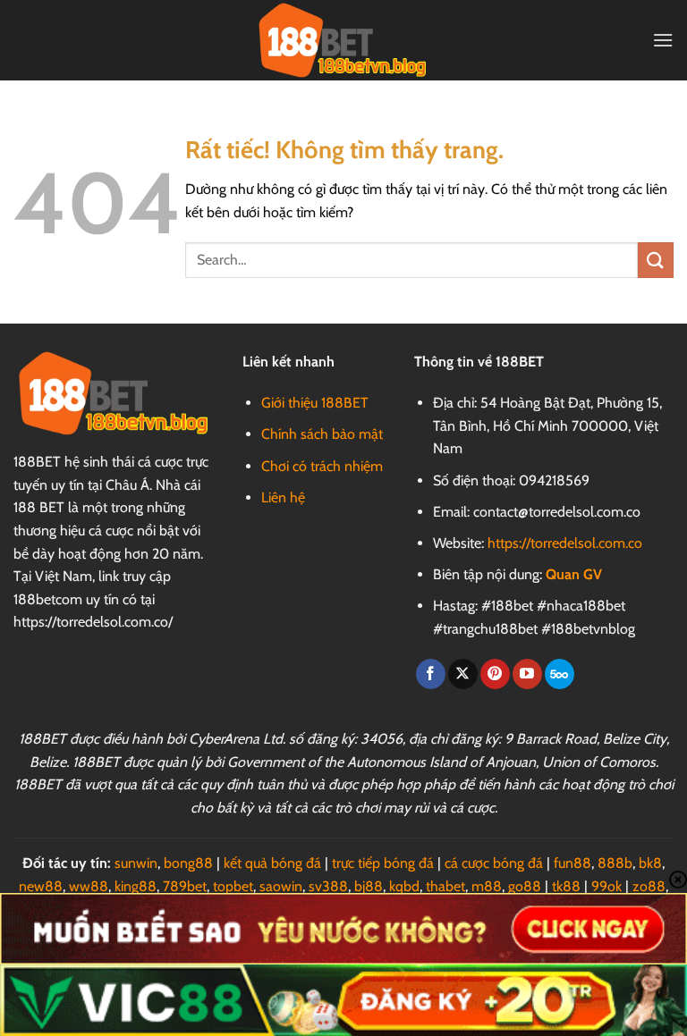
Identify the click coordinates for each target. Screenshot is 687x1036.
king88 (135, 886)
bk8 (650, 863)
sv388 (328, 886)
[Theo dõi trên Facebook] (430, 674)
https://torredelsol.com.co (565, 543)
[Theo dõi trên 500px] (559, 674)
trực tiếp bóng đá (383, 863)
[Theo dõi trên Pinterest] (495, 674)
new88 (41, 886)
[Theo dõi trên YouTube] (527, 674)
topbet (233, 886)
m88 (486, 886)
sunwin (135, 863)
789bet (185, 886)
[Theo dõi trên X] (463, 674)
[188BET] (343, 40)
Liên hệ (283, 497)
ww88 (88, 886)
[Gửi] (656, 259)
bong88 (188, 863)
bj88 (368, 886)
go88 (524, 886)
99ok (606, 886)
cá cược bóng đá (494, 863)
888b (615, 863)
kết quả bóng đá (272, 863)
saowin (280, 886)
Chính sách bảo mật (322, 433)
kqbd (404, 886)
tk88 (566, 886)
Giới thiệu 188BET (315, 402)
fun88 (572, 863)
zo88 (649, 886)
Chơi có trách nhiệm (322, 466)
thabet (445, 886)
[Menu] (663, 40)
